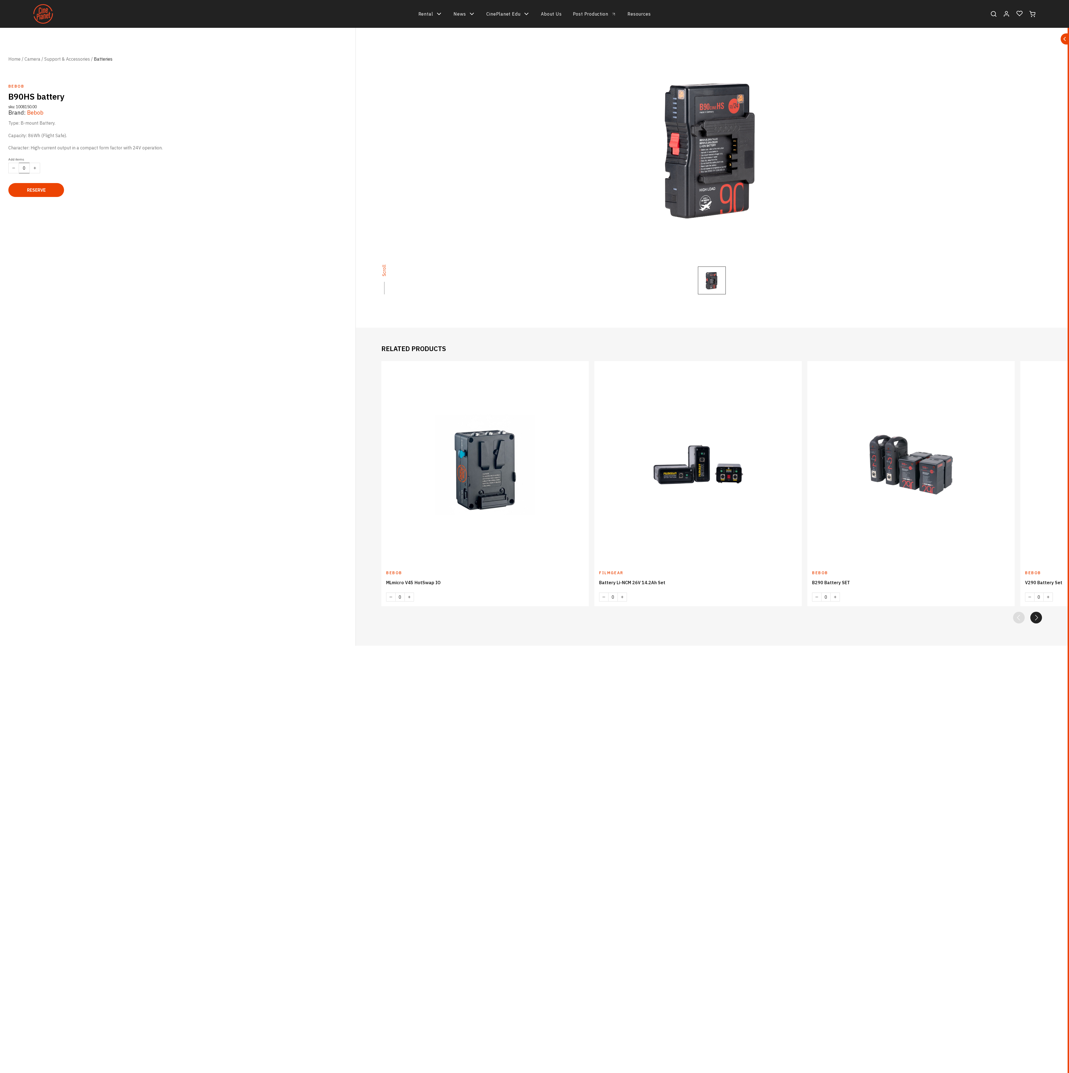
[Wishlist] (1019, 14)
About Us (551, 14)
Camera (32, 59)
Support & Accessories (67, 59)
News (459, 14)
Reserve (36, 190)
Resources (639, 14)
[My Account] (1006, 14)
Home (14, 59)
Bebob (35, 112)
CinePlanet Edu (503, 14)
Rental (425, 14)
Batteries (103, 59)
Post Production (590, 14)
